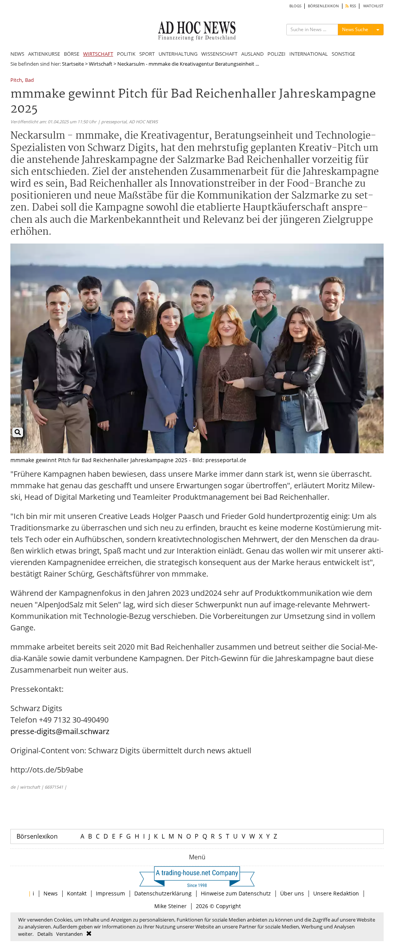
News (50, 893)
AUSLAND (252, 53)
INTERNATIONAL (308, 53)
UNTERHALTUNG (178, 53)
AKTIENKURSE (44, 53)
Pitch (16, 80)
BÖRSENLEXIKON (323, 5)
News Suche (355, 29)
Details (45, 933)
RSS (352, 5)
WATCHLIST (373, 5)
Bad (29, 80)
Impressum (110, 893)
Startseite (73, 63)
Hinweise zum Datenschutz (236, 893)
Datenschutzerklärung (163, 893)
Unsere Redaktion (336, 893)
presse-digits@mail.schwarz (59, 731)
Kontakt (77, 893)
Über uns (292, 893)
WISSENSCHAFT (219, 53)
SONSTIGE (343, 53)
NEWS (17, 53)
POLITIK (126, 53)
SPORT (147, 53)
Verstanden (69, 933)
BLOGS (295, 5)
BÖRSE (71, 53)
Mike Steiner (170, 906)
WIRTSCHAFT (98, 53)
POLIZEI (276, 53)
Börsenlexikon (37, 836)
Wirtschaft (100, 63)
